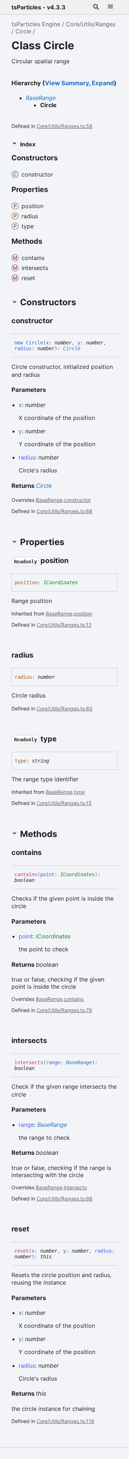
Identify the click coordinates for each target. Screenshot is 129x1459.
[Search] (96, 7)
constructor (77, 500)
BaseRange (41, 97)
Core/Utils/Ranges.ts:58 (64, 126)
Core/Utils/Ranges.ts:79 (64, 1010)
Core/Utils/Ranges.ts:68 (64, 511)
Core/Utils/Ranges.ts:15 (64, 803)
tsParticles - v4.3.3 (38, 7)
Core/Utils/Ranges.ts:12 (64, 625)
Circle (23, 31)
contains (73, 999)
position (83, 613)
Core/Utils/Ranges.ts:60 (64, 708)
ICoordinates (60, 582)
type (79, 792)
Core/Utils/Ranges (90, 24)
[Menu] (110, 7)
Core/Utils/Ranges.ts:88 (64, 1198)
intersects (75, 1187)
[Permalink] (59, 321)
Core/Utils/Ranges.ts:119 (65, 1421)
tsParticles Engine (35, 24)
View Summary (67, 83)
